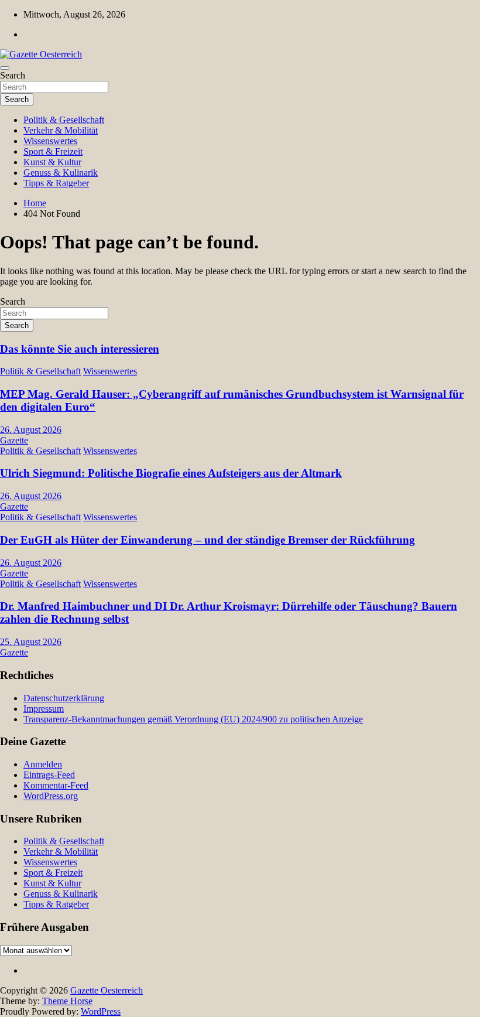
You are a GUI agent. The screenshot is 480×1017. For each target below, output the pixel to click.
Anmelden (42, 764)
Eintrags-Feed (49, 775)
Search (12, 75)
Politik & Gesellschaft (63, 120)
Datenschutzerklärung (63, 698)
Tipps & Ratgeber (56, 183)
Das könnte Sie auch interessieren (79, 349)
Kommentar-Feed (55, 785)
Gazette (14, 440)
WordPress (101, 1011)
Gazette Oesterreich (106, 990)
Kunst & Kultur (52, 162)
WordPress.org (50, 796)
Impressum (43, 709)
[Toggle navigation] (4, 68)
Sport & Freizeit (53, 151)
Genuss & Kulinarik (60, 173)
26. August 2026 (30, 430)
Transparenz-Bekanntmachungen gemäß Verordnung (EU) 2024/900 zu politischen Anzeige (193, 719)
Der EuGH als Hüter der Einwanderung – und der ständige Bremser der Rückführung (207, 540)
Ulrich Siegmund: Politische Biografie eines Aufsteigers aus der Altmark (171, 473)
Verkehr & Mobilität (60, 130)
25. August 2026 (30, 642)
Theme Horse (67, 1001)
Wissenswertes (50, 141)
